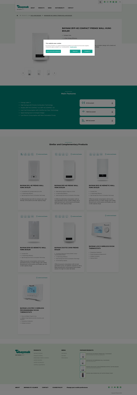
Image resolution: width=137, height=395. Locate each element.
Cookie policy (73, 47)
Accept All (87, 51)
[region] (69, 48)
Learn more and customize (53, 51)
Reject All (75, 51)
